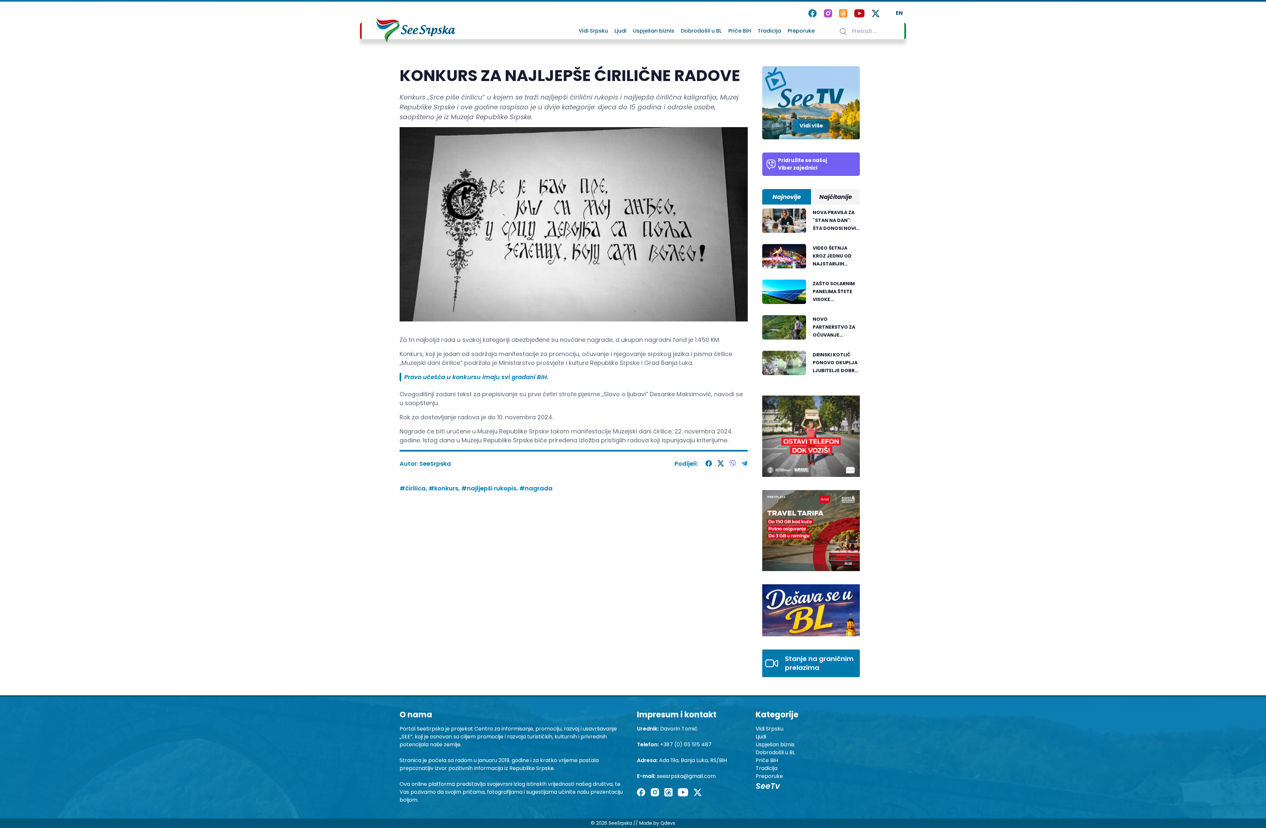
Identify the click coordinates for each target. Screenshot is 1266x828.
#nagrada (536, 488)
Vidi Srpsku (593, 31)
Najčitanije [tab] (835, 197)
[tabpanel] (811, 295)
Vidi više (811, 125)
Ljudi (620, 31)
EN (899, 13)
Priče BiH (739, 31)
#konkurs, (445, 488)
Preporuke (801, 31)
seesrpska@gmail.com (686, 776)
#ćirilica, (414, 488)
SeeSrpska (435, 463)
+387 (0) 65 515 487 (685, 744)
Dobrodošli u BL (701, 31)
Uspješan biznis (653, 31)
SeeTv (768, 786)
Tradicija (769, 31)
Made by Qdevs (657, 823)
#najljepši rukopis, (490, 488)
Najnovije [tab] (786, 197)
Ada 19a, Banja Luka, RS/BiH (693, 760)
